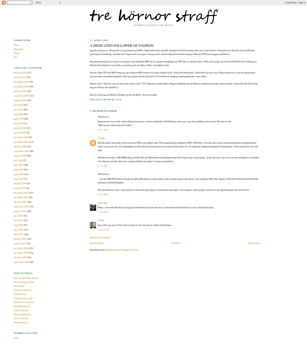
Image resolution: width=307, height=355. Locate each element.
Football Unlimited (23, 290)
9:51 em (103, 165)
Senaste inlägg (97, 242)
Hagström (18, 49)
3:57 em (103, 194)
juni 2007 (18, 220)
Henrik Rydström (22, 306)
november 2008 (21, 141)
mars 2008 (19, 178)
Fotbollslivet (20, 294)
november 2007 (21, 197)
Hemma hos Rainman (24, 302)
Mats (16, 45)
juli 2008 (18, 160)
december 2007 (21, 192)
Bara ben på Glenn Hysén (26, 277)
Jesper (101, 202)
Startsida (176, 242)
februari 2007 (20, 238)
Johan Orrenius (21, 310)
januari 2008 (20, 188)
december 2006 (21, 248)
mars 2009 (19, 123)
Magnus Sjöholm (22, 314)
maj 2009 (18, 114)
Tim (100, 137)
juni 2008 (18, 164)
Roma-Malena (21, 322)
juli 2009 (18, 104)
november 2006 (21, 252)
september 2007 (21, 206)
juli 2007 (18, 215)
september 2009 (21, 95)
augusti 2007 (20, 211)
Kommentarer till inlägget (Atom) (122, 249)
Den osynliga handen (24, 282)
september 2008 (21, 151)
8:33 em (103, 129)
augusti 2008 (20, 155)
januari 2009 (20, 132)
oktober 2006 (20, 257)
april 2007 (19, 229)
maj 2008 (18, 169)
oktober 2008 (20, 146)
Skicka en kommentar (100, 237)
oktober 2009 (20, 91)
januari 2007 (20, 243)
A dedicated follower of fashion (122, 45)
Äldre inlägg (254, 242)
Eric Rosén (19, 285)
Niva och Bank (21, 318)
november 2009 (21, 86)
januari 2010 (20, 77)
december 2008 (21, 137)
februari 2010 (20, 72)
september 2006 (21, 261)
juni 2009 (18, 109)
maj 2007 (18, 225)
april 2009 (19, 118)
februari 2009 (20, 128)
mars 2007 (19, 234)
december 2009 (21, 81)
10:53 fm (103, 229)
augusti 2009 (20, 100)
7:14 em (103, 212)
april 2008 (19, 174)
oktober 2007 (20, 201)
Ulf (99, 220)
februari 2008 (20, 183)
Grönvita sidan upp (23, 298)
